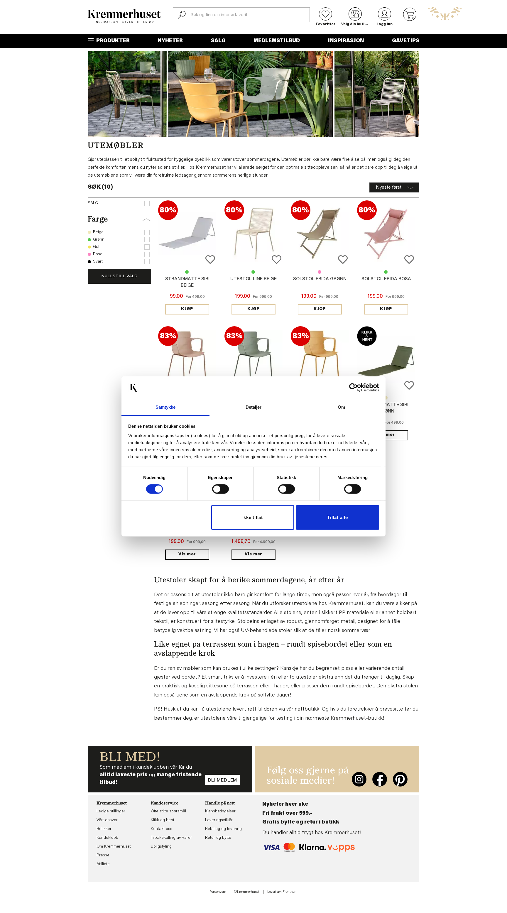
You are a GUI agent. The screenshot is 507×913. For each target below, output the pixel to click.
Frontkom (290, 892)
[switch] (220, 489)
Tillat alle (337, 517)
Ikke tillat (252, 517)
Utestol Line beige (253, 279)
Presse (103, 855)
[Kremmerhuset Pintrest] (400, 779)
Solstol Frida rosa (319, 272)
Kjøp (187, 309)
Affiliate (103, 864)
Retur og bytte (218, 838)
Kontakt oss (161, 829)
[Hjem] (124, 16)
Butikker (104, 829)
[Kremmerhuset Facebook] (379, 779)
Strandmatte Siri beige (386, 398)
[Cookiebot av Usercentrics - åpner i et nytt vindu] (353, 387)
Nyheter (170, 41)
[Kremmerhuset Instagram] (359, 779)
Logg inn (384, 24)
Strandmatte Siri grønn (187, 272)
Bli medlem (222, 780)
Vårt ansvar (107, 820)
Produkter (112, 41)
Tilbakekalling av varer (171, 838)
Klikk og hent (162, 820)
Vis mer (386, 435)
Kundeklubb (107, 838)
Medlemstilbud (277, 41)
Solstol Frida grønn (320, 279)
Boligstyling (161, 847)
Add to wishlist (210, 259)
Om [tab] (341, 407)
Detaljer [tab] (254, 407)
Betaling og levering (223, 829)
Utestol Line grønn (253, 272)
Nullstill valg (119, 276)
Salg (218, 41)
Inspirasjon (346, 41)
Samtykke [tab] (166, 407)
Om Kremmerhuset (114, 847)
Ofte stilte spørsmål (168, 811)
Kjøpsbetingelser (220, 811)
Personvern (217, 892)
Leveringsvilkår (219, 820)
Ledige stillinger (111, 811)
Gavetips (405, 41)
